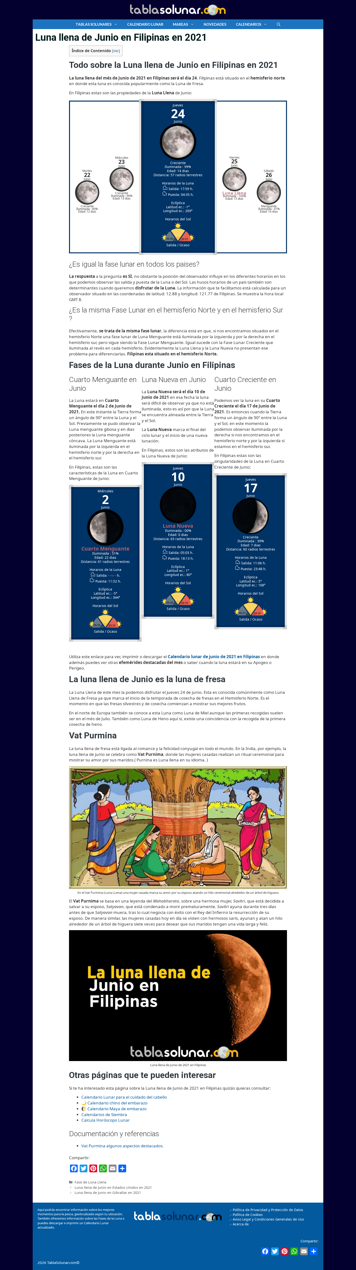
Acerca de (240, 1224)
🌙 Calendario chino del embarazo (114, 1103)
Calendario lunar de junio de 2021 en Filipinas (214, 656)
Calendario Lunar (145, 24)
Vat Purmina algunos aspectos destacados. (122, 1146)
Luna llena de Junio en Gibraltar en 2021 (108, 1192)
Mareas (180, 24)
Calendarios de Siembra (104, 1114)
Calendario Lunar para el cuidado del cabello (124, 1097)
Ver (116, 50)
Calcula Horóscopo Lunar (105, 1120)
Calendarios (248, 24)
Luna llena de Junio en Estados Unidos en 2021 (113, 1187)
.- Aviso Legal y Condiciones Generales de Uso (267, 1219)
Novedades (215, 24)
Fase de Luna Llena (90, 1182)
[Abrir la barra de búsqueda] (278, 24)
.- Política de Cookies (246, 1214)
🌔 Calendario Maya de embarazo (114, 1108)
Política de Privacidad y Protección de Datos (268, 1209)
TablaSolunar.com (62, 1262)
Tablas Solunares (93, 24)
